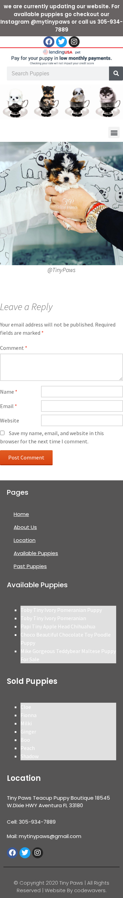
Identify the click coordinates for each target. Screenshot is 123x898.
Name (8, 391)
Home (21, 514)
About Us (25, 527)
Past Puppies (30, 566)
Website (9, 420)
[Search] (116, 73)
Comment (13, 347)
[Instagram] (74, 41)
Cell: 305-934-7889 (31, 821)
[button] (114, 132)
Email (8, 406)
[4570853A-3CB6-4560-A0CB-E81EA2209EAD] (61, 202)
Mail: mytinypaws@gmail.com (44, 836)
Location (25, 540)
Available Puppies (36, 553)
